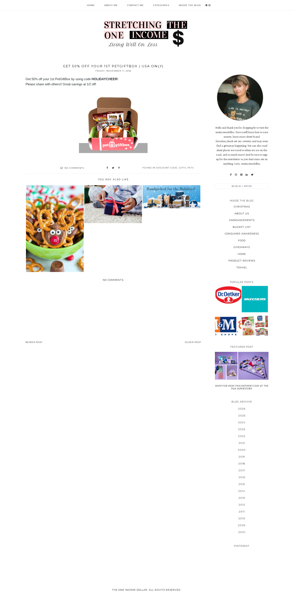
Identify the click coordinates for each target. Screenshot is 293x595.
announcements (242, 220)
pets (190, 167)
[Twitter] (252, 174)
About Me (111, 5)
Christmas (242, 206)
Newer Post (34, 342)
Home (91, 5)
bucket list (242, 226)
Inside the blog (190, 5)
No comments (74, 168)
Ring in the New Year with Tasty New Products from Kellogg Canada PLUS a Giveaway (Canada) (255, 325)
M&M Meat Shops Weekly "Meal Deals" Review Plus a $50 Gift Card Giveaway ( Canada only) (228, 325)
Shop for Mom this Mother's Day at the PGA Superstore (242, 387)
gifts (182, 167)
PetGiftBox (62, 79)
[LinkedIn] (247, 174)
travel (241, 267)
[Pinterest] (241, 174)
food (242, 240)
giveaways (242, 247)
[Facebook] (231, 174)
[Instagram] (236, 174)
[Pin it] (119, 168)
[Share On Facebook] (107, 168)
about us (241, 213)
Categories (161, 5)
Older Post (193, 342)
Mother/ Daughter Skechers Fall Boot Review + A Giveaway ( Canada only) (255, 299)
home (242, 253)
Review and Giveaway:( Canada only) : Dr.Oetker (228, 295)
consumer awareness (242, 233)
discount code (166, 167)
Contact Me (135, 5)
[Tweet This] (113, 168)
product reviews (241, 260)
